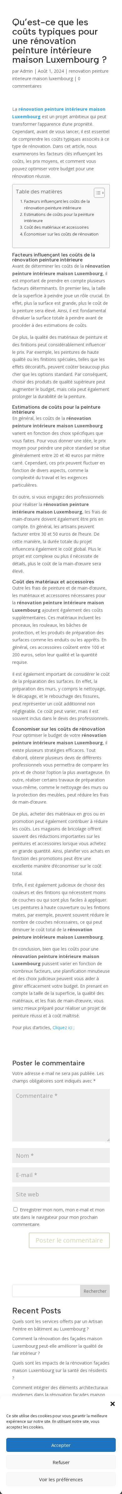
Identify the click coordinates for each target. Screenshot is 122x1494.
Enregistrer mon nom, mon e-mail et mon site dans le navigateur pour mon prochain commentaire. (58, 1217)
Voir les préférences (61, 1479)
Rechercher (95, 1291)
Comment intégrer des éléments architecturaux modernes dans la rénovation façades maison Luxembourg (60, 1395)
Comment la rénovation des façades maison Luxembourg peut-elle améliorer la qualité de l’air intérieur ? (57, 1346)
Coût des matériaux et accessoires (56, 227)
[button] (112, 1404)
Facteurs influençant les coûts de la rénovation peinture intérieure (57, 204)
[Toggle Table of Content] (96, 192)
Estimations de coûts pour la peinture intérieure (59, 217)
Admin (26, 71)
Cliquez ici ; (63, 1027)
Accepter (61, 1445)
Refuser (61, 1462)
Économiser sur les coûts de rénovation (61, 234)
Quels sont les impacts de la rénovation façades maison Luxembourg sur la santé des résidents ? (60, 1370)
